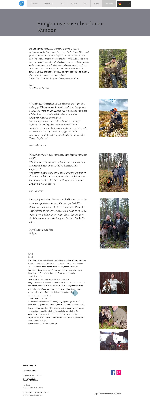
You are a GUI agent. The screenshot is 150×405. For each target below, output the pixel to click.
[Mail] (75, 293)
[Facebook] (113, 372)
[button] (62, 3)
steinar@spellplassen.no (32, 395)
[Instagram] (118, 372)
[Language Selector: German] (124, 4)
